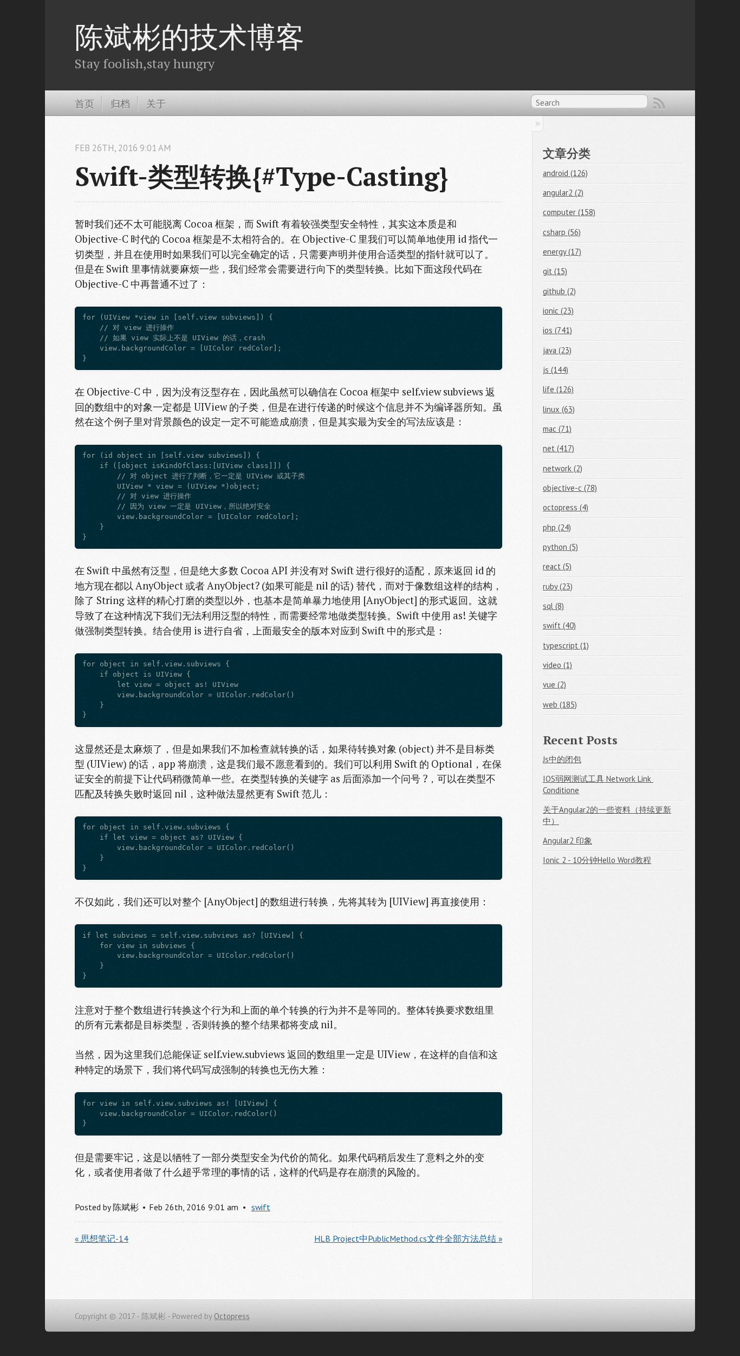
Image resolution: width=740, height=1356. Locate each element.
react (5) (557, 566)
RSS (659, 103)
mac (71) (557, 429)
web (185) (560, 704)
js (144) (555, 370)
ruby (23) (558, 586)
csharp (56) (562, 232)
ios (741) (557, 330)
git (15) (555, 271)
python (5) (560, 547)
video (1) (557, 665)
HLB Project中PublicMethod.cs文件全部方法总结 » (408, 1238)
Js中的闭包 (562, 759)
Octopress (232, 1316)
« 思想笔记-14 (101, 1238)
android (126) (565, 173)
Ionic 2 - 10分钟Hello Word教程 (597, 860)
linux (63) (559, 409)
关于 (156, 103)
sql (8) (553, 606)
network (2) (562, 468)
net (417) (558, 448)
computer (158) (569, 212)
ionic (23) (558, 311)
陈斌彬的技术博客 (189, 36)
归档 (120, 103)
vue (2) (554, 684)
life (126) (558, 389)
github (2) (559, 291)
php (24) (557, 527)
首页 (84, 103)
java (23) (557, 350)
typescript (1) (566, 645)
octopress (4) (565, 507)
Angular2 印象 (567, 840)
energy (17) (562, 251)
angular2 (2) (563, 192)
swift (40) (559, 625)
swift (260, 1207)
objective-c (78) (570, 488)
